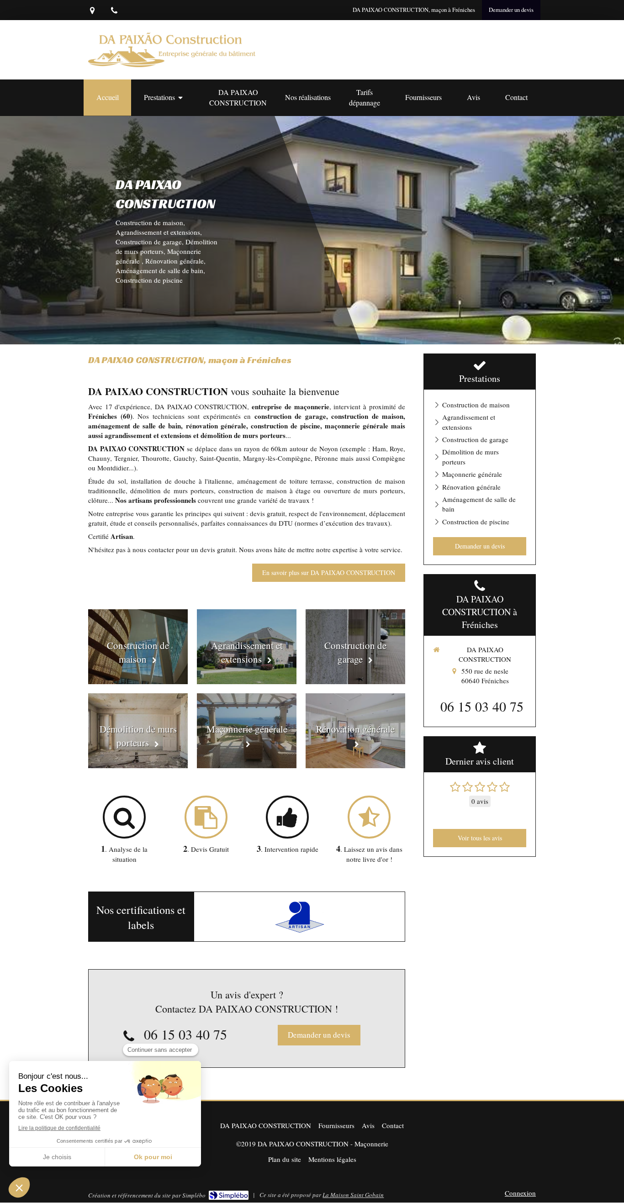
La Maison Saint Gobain (353, 1195)
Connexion (520, 1193)
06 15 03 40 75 (185, 1034)
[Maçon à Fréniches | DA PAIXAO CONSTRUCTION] (171, 49)
